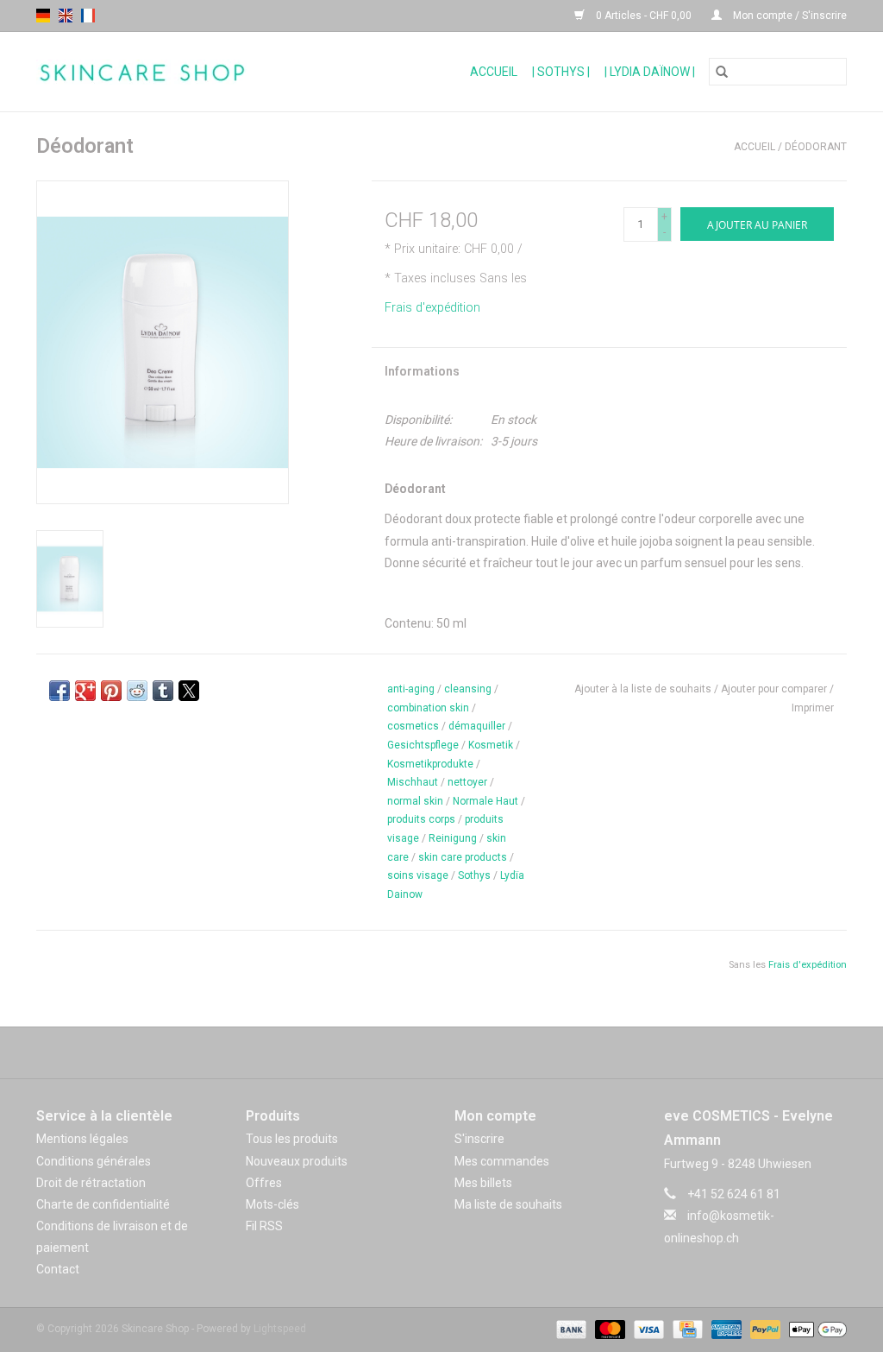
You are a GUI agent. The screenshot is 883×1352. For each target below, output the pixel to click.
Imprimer (813, 708)
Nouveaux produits (297, 1161)
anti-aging (411, 689)
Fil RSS (264, 1226)
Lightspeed (280, 1329)
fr (88, 15)
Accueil (493, 72)
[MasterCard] (608, 1329)
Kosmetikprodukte (430, 764)
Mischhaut (412, 782)
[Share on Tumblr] (163, 690)
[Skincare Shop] (180, 72)
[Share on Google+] (85, 690)
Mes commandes (501, 1161)
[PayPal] (763, 1329)
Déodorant (816, 147)
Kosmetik (490, 745)
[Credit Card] (686, 1329)
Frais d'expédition (432, 307)
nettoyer (467, 782)
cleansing (468, 689)
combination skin (428, 708)
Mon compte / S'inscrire (788, 15)
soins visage (417, 875)
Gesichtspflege (423, 745)
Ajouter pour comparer (775, 689)
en (65, 15)
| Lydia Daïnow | (649, 72)
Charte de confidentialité (103, 1204)
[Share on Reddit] (137, 690)
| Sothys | (561, 72)
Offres (264, 1183)
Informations (422, 371)
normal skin (415, 801)
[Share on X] (188, 690)
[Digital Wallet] (815, 1329)
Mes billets (483, 1183)
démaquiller (476, 726)
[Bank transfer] (569, 1329)
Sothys (474, 875)
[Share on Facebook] (59, 690)
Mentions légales (82, 1139)
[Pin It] (111, 690)
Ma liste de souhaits (508, 1204)
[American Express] (724, 1329)
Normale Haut (485, 801)
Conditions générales (93, 1161)
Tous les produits (292, 1139)
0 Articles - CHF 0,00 (643, 15)
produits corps (421, 819)
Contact (57, 1269)
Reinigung (453, 838)
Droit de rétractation (91, 1183)
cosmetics (413, 726)
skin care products (462, 857)
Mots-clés (272, 1204)
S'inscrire (479, 1139)
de (43, 15)
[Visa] (647, 1329)
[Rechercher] (722, 71)
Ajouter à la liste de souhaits (644, 689)
